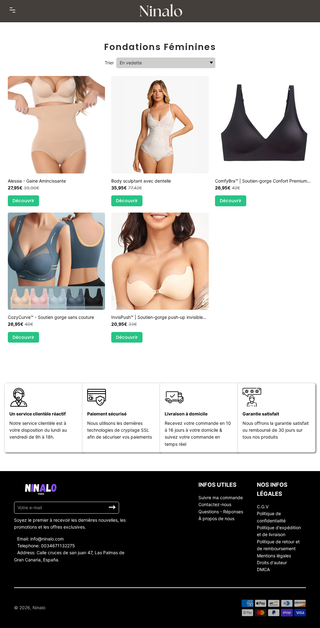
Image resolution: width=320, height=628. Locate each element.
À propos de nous (216, 518)
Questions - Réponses (220, 511)
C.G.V (262, 506)
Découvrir (23, 201)
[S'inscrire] (112, 507)
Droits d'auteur (272, 562)
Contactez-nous (214, 504)
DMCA (263, 569)
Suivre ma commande (220, 497)
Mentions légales (274, 555)
